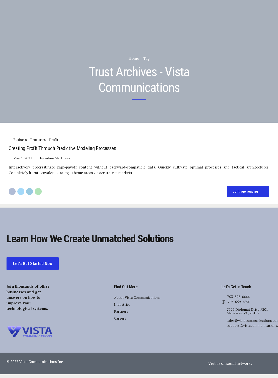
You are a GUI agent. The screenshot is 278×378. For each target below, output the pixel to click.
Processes (38, 139)
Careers (120, 318)
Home (134, 58)
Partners (121, 311)
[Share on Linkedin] (29, 191)
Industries (122, 304)
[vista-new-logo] (29, 332)
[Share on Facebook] (12, 191)
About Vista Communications (137, 297)
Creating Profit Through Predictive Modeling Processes (62, 148)
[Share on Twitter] (20, 191)
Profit (53, 139)
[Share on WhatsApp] (38, 191)
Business (20, 139)
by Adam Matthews (55, 158)
